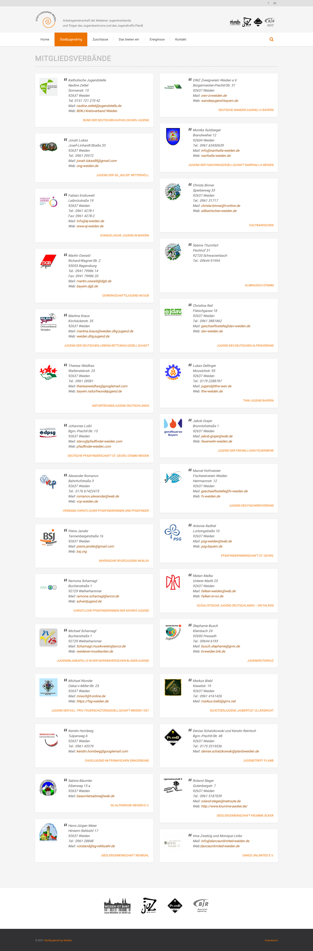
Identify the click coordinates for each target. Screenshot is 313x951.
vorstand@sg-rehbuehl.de (95, 846)
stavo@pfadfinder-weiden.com (99, 441)
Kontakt (180, 39)
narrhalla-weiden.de (215, 156)
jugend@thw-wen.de (216, 386)
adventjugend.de (88, 601)
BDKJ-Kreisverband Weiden (96, 111)
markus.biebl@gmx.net (218, 701)
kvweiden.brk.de (213, 651)
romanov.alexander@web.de (98, 496)
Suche (271, 39)
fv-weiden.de (210, 496)
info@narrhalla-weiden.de (220, 150)
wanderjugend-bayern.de (219, 101)
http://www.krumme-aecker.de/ (224, 806)
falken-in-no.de (212, 596)
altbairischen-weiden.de (218, 211)
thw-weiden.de (212, 391)
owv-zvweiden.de (214, 96)
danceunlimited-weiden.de (219, 846)
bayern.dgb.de (87, 286)
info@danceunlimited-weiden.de (225, 841)
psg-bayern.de (211, 546)
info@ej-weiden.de (90, 221)
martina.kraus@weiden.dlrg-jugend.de (104, 331)
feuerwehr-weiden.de (216, 441)
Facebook (268, 3)
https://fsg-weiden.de (92, 701)
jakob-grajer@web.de (216, 436)
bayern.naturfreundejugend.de (99, 391)
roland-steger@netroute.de (220, 801)
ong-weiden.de (87, 166)
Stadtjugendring (71, 39)
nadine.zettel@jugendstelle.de (98, 106)
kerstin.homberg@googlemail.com (102, 751)
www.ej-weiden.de (89, 226)
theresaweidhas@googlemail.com (101, 386)
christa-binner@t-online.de (220, 206)
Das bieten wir (129, 39)
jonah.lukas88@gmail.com (96, 161)
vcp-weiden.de (87, 501)
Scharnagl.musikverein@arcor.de (100, 646)
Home (44, 39)
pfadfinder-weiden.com (93, 446)
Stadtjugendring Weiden (58, 940)
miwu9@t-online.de (90, 696)
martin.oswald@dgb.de (93, 281)
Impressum (271, 940)
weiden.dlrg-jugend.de (92, 336)
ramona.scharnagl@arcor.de (97, 596)
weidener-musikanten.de (94, 651)
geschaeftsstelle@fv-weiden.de (224, 491)
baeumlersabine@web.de (95, 796)
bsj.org (81, 551)
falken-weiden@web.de (218, 591)
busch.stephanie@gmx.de (220, 646)
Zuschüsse (100, 39)
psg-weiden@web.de (216, 541)
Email (274, 3)
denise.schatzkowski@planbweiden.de (230, 751)
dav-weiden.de (212, 331)
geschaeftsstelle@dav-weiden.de (225, 326)
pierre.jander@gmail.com (95, 546)
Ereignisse (157, 39)
